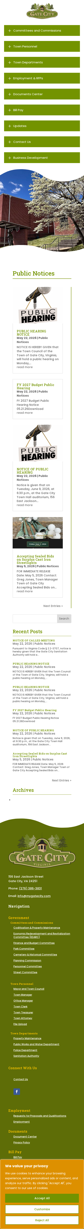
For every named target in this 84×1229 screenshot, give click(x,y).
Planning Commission (27, 960)
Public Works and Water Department (36, 1044)
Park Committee (23, 948)
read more (25, 367)
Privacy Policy (21, 1142)
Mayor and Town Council (28, 989)
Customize (42, 1209)
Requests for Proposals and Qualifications (39, 1116)
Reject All (42, 1220)
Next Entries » (53, 606)
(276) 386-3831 (30, 888)
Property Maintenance (27, 1038)
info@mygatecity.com (34, 896)
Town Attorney (22, 1018)
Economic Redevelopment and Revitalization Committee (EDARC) (41, 935)
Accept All (42, 1198)
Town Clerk (20, 1006)
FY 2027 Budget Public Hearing (35, 386)
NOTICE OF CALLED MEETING (34, 640)
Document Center (25, 1136)
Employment (21, 1121)
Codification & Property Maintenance (36, 927)
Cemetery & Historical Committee (35, 954)
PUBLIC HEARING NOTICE (31, 332)
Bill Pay (17, 1157)
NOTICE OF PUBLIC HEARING (32, 470)
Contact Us (20, 1079)
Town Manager (22, 994)
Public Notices (48, 566)
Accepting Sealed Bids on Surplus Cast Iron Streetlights (35, 559)
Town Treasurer (23, 1012)
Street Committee (25, 972)
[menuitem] (42, 30)
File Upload (20, 1024)
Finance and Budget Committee (34, 943)
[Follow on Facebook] (16, 1091)
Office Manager (23, 1000)
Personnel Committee (27, 966)
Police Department (25, 1050)
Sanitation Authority (26, 1056)
